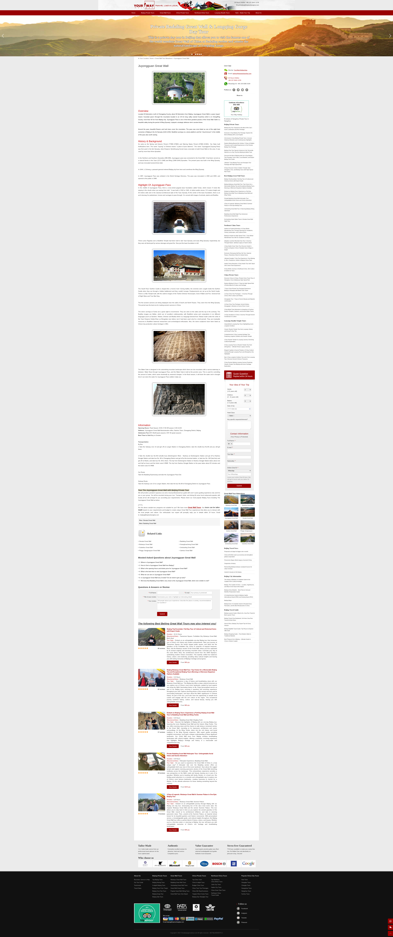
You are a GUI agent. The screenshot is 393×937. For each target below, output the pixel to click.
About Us (258, 13)
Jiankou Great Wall (186, 550)
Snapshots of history (230, 563)
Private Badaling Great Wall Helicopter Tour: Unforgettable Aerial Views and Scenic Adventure (190, 755)
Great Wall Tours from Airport (179, 894)
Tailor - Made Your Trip (242, 13)
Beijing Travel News (231, 548)
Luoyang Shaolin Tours (222, 13)
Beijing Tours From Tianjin (160, 888)
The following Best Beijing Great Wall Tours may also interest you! (177, 623)
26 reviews (161, 648)
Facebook (244, 908)
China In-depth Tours (198, 882)
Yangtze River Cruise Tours (200, 894)
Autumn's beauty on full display (233, 572)
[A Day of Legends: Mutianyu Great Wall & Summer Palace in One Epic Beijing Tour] (151, 811)
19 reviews (161, 773)
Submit (162, 614)
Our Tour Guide (138, 882)
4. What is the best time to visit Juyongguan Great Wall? (157, 571)
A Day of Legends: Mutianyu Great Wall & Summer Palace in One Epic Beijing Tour (192, 795)
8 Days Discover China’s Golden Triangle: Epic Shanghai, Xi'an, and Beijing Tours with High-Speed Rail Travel (238, 169)
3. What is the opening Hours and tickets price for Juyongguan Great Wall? (163, 568)
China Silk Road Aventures (200, 891)
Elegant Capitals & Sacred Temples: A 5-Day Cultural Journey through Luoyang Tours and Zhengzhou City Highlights (239, 352)
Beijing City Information (232, 576)
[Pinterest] (246, 89)
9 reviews (162, 814)
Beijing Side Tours (157, 897)
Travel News (137, 888)
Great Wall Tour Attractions (163, 58)
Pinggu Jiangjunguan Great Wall (149, 550)
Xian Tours (244, 879)
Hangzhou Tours (246, 891)
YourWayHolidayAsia (240, 70)
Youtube (244, 918)
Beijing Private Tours (147, 13)
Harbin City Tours (216, 887)
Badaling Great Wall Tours (178, 882)
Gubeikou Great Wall (146, 547)
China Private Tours (182, 13)
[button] (191, 54)
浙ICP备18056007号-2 (216, 933)
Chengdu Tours (245, 885)
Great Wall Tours (165, 13)
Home (133, 13)
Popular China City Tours (250, 876)
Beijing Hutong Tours (158, 882)
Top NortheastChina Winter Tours (216, 880)
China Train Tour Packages (200, 888)
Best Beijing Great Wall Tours (234, 176)
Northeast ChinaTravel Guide (216, 894)
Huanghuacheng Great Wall (189, 544)
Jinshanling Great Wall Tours (179, 885)
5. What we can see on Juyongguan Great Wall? (154, 574)
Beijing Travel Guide (231, 610)
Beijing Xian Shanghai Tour (200, 897)
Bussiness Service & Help (142, 879)
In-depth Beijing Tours (158, 885)
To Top (390, 934)
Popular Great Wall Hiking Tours (180, 891)
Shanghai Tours (246, 882)
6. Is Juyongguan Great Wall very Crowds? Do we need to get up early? (162, 577)
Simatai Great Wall (149, 520)
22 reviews (161, 689)
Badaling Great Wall (149, 523)
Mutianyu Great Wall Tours (178, 879)
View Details (173, 662)
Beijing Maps (228, 600)
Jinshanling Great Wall (187, 547)
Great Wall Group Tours (178, 888)
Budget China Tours (198, 885)
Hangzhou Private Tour (239, 119)
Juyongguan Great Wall (181, 58)
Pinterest (244, 922)
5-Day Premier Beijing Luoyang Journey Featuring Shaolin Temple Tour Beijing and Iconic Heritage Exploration (238, 364)
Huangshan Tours (246, 888)
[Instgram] (242, 89)
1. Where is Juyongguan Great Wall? (151, 562)
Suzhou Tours (245, 894)
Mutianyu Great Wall (145, 544)
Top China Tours (197, 879)
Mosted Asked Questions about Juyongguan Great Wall (167, 557)
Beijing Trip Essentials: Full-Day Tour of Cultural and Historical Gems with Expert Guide (191, 630)
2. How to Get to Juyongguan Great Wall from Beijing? (156, 565)
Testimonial (137, 885)
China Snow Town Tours (218, 890)
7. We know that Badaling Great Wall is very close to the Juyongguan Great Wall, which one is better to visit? (174, 581)
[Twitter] (238, 89)
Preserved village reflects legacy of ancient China (238, 560)
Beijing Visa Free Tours (159, 891)
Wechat (390, 927)
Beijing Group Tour (157, 894)
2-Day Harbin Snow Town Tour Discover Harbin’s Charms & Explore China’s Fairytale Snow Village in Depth (238, 248)
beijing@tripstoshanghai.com (249, 5)
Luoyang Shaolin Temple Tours (235, 321)
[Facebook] (234, 89)
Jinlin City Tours (216, 884)
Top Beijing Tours (157, 879)
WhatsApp (390, 921)
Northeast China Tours (202, 13)
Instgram (244, 913)
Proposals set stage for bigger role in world (236, 551)
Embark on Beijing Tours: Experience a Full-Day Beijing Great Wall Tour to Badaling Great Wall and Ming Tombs (190, 714)
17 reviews (161, 732)
